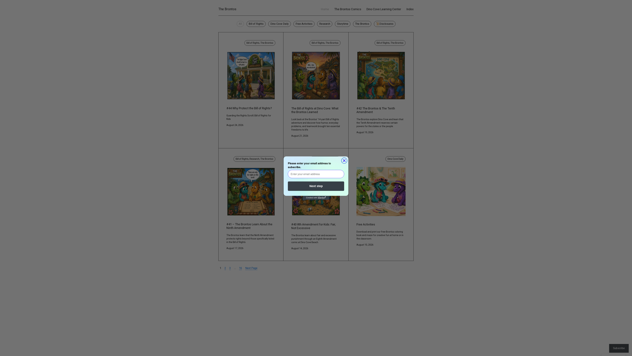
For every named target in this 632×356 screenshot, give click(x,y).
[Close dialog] (344, 160)
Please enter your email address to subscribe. (309, 165)
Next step (316, 186)
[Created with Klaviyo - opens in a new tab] (316, 198)
